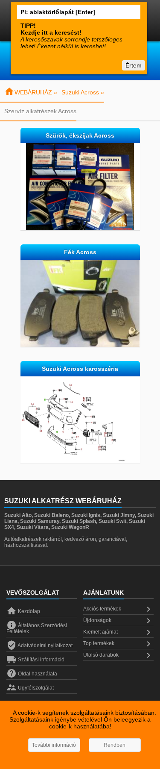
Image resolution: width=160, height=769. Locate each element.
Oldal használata (31, 674)
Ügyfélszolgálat (30, 688)
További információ (54, 745)
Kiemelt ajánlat (118, 632)
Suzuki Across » (82, 92)
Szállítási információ (35, 660)
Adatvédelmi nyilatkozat (39, 646)
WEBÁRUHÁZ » (30, 92)
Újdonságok (118, 621)
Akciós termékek (118, 609)
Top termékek (118, 644)
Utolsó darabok (118, 655)
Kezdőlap (23, 611)
